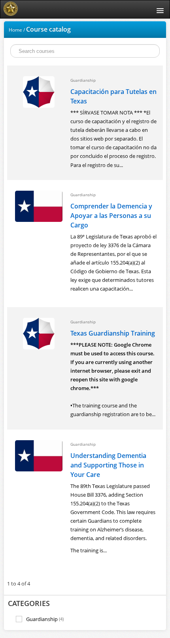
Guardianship (45, 619)
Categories (29, 603)
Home (15, 29)
